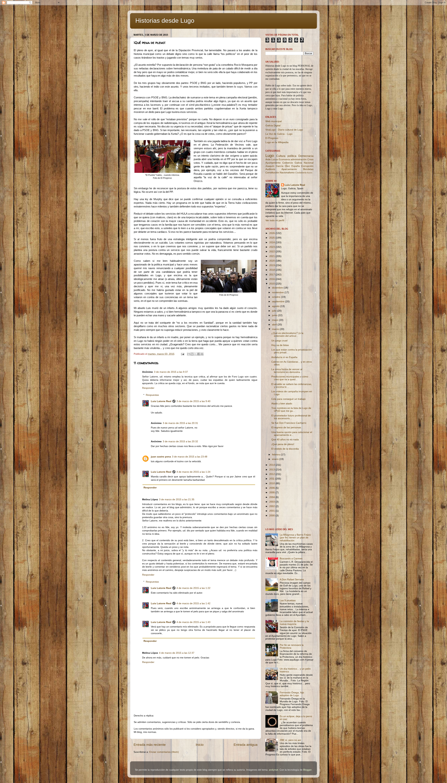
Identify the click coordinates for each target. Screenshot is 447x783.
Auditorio (270, 169)
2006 (272, 488)
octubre (276, 297)
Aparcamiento (289, 169)
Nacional (308, 162)
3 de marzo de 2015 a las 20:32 (180, 441)
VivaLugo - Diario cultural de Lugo (284, 129)
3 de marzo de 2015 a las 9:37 (171, 372)
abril (274, 324)
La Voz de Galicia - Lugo (278, 134)
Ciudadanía (300, 172)
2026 (272, 233)
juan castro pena (161, 456)
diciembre (278, 287)
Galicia (298, 162)
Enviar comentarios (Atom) (164, 752)
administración (299, 159)
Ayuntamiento (273, 162)
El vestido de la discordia (285, 449)
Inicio (200, 744)
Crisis (310, 159)
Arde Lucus (271, 159)
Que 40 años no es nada (285, 439)
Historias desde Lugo (164, 20)
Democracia (305, 155)
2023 (272, 247)
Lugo (269, 155)
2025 (272, 237)
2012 (272, 474)
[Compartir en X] (195, 354)
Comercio (287, 162)
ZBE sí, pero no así (290, 740)
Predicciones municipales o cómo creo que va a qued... (289, 378)
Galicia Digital (272, 125)
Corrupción (307, 166)
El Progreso (271, 138)
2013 (272, 469)
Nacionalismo (287, 172)
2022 (272, 251)
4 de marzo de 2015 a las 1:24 (193, 472)
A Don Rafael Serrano (292, 579)
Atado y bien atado (281, 403)
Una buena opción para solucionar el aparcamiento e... (291, 433)
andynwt (273, 769)
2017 (272, 274)
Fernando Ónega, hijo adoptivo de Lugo (292, 694)
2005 (272, 492)
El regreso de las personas (286, 427)
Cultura (280, 155)
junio (275, 315)
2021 (272, 256)
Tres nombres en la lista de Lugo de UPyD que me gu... (291, 409)
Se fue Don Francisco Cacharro (288, 423)
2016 (272, 279)
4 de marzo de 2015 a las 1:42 (193, 603)
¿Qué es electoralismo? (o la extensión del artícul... (287, 334)
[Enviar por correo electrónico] (188, 354)
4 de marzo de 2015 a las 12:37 (176, 653)
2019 (272, 265)
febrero (276, 454)
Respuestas (152, 395)
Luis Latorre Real (161, 401)
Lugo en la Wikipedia (276, 142)
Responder (148, 388)
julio (274, 310)
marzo (276, 329)
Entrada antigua (246, 744)
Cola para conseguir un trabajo (288, 399)
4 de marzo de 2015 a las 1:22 (193, 588)
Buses (309, 173)
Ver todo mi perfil (274, 220)
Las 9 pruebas (288, 600)
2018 (272, 270)
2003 (272, 501)
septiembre (278, 301)
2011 (272, 478)
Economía (284, 159)
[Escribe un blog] (192, 354)
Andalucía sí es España (284, 357)
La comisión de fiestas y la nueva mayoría (294, 622)
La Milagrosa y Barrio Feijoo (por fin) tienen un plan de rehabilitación (295, 537)
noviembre (278, 292)
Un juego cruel (279, 340)
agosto (276, 306)
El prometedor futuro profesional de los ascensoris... (291, 417)
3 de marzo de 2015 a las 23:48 (189, 456)
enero (275, 459)
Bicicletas (308, 169)
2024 (272, 242)
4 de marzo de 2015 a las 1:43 (193, 622)
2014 (272, 465)
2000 (272, 515)
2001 (272, 511)
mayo (275, 320)
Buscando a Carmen (291, 558)
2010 (272, 483)
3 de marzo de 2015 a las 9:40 (193, 401)
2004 (272, 497)
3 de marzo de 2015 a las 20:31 (180, 423)
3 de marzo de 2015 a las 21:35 (176, 499)
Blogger (307, 769)
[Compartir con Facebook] (198, 354)
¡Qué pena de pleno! (282, 444)
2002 (272, 506)
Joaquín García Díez (277, 166)
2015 (272, 283)
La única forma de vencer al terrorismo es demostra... (286, 370)
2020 (272, 260)
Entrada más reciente (150, 744)
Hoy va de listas (280, 345)
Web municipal (273, 121)
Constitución (272, 172)
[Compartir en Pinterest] (202, 354)
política (291, 155)
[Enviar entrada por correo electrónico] (182, 354)
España (295, 166)
